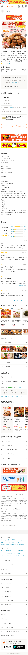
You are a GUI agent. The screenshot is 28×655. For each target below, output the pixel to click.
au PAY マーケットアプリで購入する (14, 126)
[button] (26, 63)
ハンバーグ (9, 496)
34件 (5, 233)
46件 (19, 387)
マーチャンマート (15, 508)
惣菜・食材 (21, 494)
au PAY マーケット (5, 494)
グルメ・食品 (14, 494)
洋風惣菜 (3, 496)
